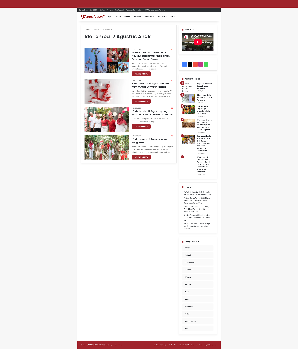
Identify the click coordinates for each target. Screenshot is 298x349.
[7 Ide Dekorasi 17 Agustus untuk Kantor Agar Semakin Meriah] (107, 91)
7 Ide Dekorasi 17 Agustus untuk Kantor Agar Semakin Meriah (150, 85)
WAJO (118, 17)
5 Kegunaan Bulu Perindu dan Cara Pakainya (204, 97)
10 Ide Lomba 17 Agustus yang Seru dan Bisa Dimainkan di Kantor (152, 113)
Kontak (102, 10)
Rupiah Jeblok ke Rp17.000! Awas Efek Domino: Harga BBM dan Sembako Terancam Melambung (204, 143)
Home (88, 29)
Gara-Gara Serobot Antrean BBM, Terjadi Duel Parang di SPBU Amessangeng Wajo (196, 209)
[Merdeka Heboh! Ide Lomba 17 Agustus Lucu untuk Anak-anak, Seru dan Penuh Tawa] (107, 60)
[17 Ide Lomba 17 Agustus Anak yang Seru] (107, 147)
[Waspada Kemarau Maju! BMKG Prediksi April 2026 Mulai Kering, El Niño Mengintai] (188, 123)
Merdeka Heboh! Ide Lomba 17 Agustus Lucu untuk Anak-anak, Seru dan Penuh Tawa (151, 56)
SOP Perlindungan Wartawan (155, 10)
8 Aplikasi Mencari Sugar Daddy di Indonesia (204, 86)
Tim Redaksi (119, 10)
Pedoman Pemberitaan (134, 10)
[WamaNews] (92, 17)
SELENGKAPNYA (141, 74)
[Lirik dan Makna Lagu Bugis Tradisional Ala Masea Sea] (188, 109)
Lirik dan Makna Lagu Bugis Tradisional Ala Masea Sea (203, 110)
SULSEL (127, 17)
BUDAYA (173, 17)
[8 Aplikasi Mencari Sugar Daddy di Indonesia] (188, 87)
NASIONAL (138, 17)
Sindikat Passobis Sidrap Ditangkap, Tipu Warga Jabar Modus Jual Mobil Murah (197, 217)
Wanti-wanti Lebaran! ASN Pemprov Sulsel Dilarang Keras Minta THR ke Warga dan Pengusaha (203, 164)
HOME (110, 17)
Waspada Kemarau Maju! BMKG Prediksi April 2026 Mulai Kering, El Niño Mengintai (205, 125)
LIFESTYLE (162, 17)
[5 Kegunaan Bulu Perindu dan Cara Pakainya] (188, 98)
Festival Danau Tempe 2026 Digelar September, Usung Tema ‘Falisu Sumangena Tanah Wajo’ (197, 200)
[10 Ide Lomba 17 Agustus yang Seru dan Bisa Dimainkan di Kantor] (107, 119)
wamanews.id (117, 345)
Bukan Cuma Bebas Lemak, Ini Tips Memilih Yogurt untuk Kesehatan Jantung (197, 226)
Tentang (110, 10)
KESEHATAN (150, 17)
